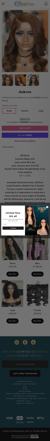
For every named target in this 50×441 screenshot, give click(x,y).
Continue (13, 228)
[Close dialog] (47, 207)
